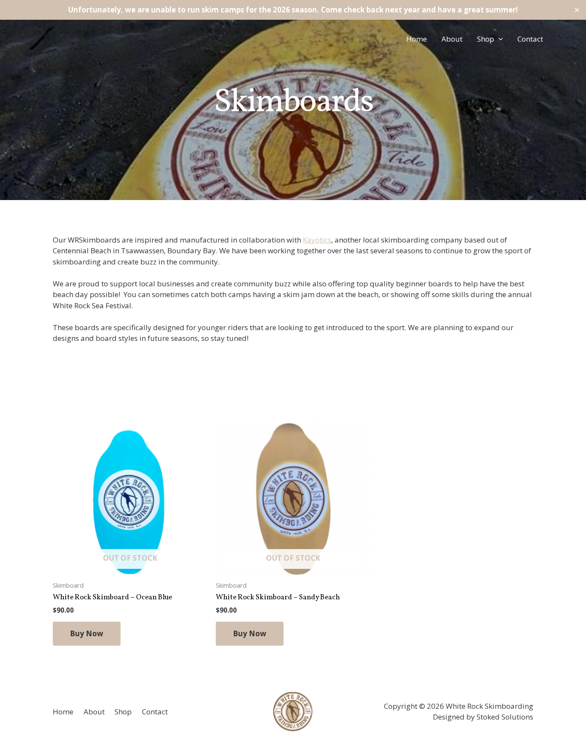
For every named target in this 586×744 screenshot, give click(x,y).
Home (416, 39)
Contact (530, 39)
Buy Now (86, 633)
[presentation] (498, 39)
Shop (485, 39)
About (451, 39)
